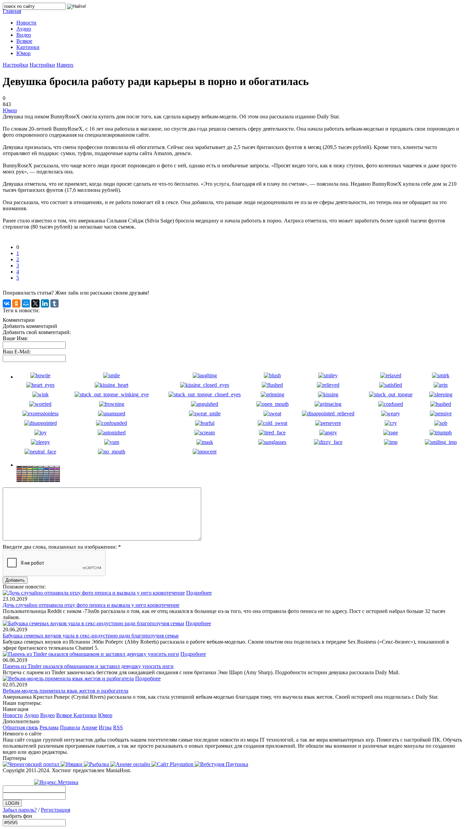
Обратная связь (20, 727)
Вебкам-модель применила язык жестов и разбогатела (65, 691)
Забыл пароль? (20, 810)
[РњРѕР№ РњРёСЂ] (26, 303)
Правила (70, 727)
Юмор (10, 110)
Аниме (89, 727)
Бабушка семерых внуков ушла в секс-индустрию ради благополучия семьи (91, 636)
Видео (47, 715)
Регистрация (55, 810)
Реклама (49, 727)
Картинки (85, 715)
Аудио (31, 715)
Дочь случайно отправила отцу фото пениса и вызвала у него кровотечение (91, 605)
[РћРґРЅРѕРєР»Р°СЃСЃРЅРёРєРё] (16, 303)
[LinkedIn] (45, 303)
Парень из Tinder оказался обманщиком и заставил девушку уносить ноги (88, 666)
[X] (35, 303)
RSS (118, 727)
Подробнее (199, 593)
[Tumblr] (54, 303)
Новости (13, 715)
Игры (105, 727)
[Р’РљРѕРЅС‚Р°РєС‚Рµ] (7, 303)
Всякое (65, 715)
